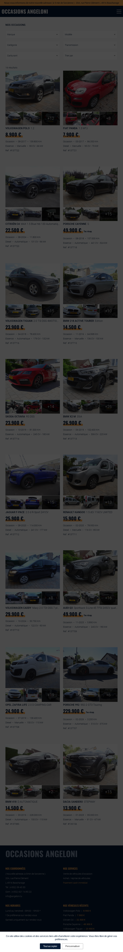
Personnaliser (72, 946)
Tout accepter (50, 946)
